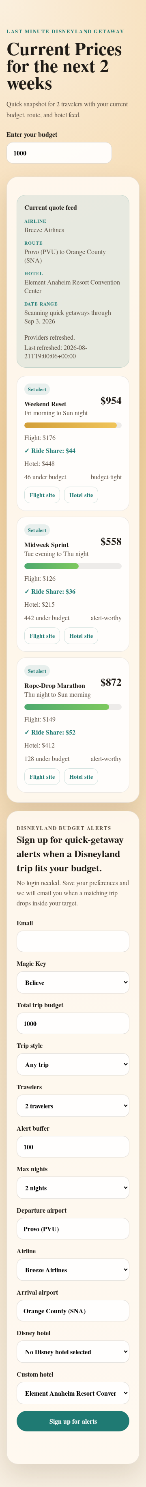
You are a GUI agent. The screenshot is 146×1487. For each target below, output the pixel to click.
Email (25, 922)
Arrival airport (37, 1292)
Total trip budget (40, 1004)
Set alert (37, 389)
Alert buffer (33, 1128)
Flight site (42, 495)
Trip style (30, 1045)
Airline (26, 1250)
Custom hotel (35, 1374)
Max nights (32, 1168)
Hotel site (81, 495)
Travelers (29, 1086)
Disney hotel (33, 1332)
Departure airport (42, 1210)
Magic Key (31, 963)
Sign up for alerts (73, 1421)
